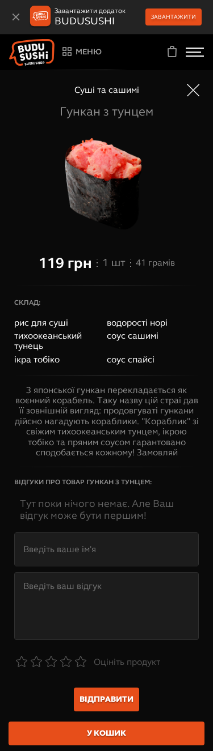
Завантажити (173, 16)
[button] (32, 52)
